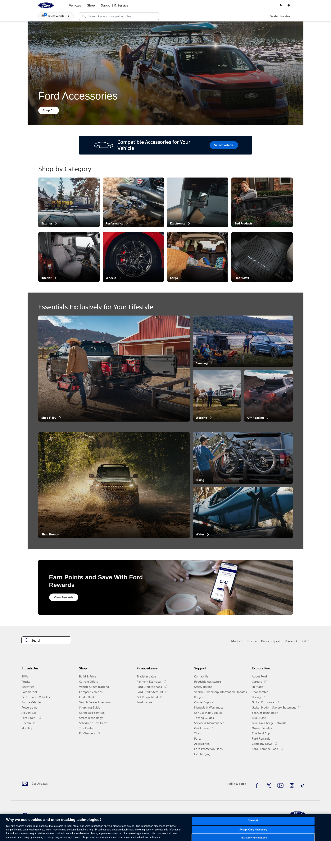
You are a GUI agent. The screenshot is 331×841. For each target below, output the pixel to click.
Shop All (48, 110)
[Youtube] (280, 785)
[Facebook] (258, 785)
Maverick (291, 641)
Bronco (252, 641)
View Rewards (64, 597)
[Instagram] (292, 785)
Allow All (253, 820)
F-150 (306, 641)
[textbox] (46, 640)
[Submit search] (84, 16)
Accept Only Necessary (253, 829)
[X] (268, 785)
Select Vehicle (224, 145)
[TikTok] (302, 785)
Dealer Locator (280, 16)
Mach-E (237, 641)
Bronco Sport (270, 641)
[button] (106, 670)
